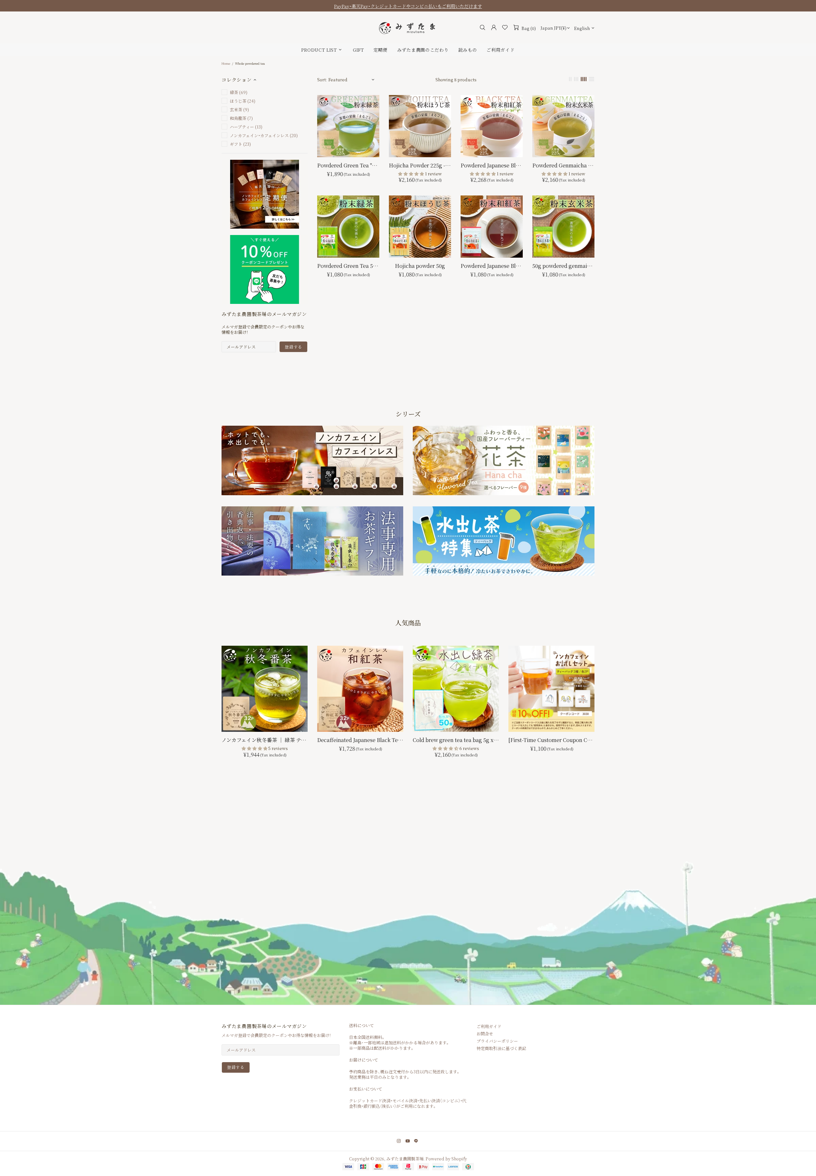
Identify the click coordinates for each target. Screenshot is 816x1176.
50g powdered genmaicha (563, 265)
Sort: (322, 79)
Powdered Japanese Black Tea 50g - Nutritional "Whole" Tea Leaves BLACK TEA (492, 265)
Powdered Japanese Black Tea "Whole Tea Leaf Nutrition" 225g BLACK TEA (492, 165)
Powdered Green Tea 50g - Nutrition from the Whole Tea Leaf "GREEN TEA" (348, 265)
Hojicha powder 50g (420, 265)
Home (226, 63)
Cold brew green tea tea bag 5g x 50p (456, 740)
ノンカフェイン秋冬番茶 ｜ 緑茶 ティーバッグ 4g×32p (265, 740)
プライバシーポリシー (497, 1041)
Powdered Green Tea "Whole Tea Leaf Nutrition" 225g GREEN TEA (348, 165)
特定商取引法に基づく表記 (501, 1048)
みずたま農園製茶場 (408, 27)
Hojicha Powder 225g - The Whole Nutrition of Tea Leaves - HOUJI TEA (420, 165)
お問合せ (485, 1033)
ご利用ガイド (489, 1026)
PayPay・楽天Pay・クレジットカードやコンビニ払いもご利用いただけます (408, 6)
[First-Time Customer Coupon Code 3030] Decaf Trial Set (551, 740)
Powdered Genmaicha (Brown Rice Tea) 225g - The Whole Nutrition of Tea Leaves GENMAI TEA (563, 165)
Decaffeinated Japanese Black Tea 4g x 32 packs (360, 740)
